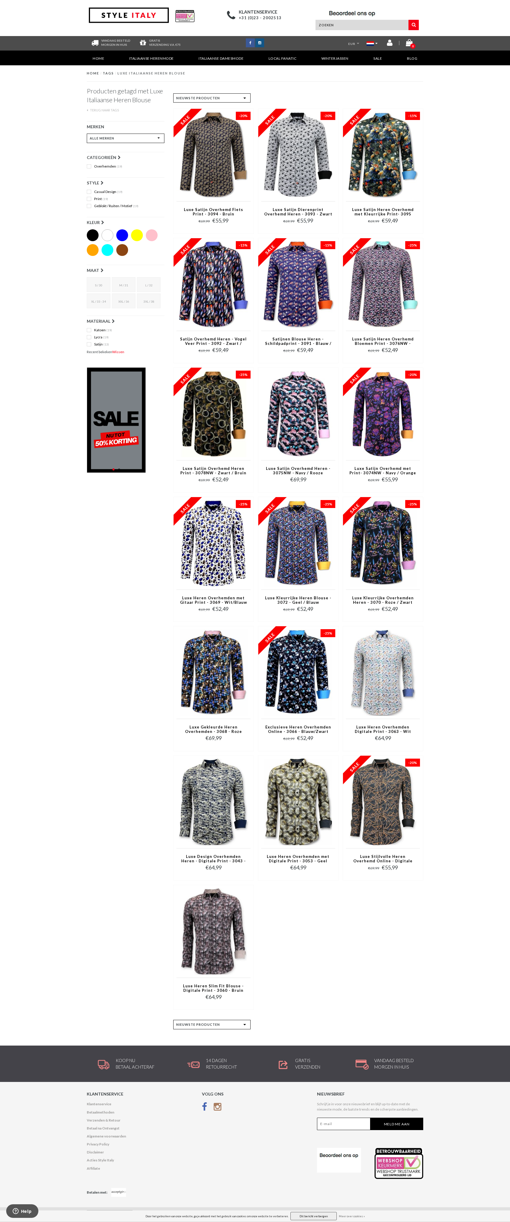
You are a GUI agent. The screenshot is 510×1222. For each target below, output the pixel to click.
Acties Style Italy (100, 1160)
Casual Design (108, 192)
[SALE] (125, 420)
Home (98, 58)
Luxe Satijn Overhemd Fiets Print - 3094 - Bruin (213, 211)
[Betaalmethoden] (118, 1192)
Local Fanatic (283, 58)
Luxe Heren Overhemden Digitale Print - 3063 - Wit (383, 729)
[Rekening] (389, 44)
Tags (108, 73)
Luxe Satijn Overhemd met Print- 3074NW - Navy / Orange (382, 470)
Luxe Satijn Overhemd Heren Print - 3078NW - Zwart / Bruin (213, 470)
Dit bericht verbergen (314, 1216)
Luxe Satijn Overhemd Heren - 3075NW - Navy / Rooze (298, 470)
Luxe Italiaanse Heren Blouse (151, 73)
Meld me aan (397, 1124)
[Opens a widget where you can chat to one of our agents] (22, 1211)
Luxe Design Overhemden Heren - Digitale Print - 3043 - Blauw (213, 859)
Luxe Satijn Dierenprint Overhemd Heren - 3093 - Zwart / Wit (298, 212)
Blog (412, 58)
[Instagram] (217, 1107)
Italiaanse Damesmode (221, 58)
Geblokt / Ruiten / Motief (116, 206)
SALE (377, 58)
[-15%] (383, 154)
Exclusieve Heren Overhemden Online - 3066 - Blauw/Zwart (298, 729)
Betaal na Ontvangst (103, 1128)
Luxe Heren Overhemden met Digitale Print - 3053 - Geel (298, 858)
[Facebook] (204, 1107)
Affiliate (93, 1168)
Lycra (101, 337)
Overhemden (108, 166)
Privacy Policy (98, 1144)
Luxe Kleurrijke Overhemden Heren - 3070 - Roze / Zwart (383, 600)
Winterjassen (335, 58)
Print (101, 199)
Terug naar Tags (104, 110)
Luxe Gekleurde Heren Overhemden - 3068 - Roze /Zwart (213, 729)
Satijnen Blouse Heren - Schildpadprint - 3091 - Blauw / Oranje (298, 341)
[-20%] (213, 154)
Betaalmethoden (100, 1112)
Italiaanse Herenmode (151, 58)
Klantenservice (99, 1104)
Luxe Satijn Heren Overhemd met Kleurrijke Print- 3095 (383, 211)
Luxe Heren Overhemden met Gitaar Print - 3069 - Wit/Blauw (213, 600)
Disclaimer (95, 1152)
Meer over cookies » (352, 1216)
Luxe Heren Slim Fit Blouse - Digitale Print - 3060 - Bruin (213, 988)
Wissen (118, 352)
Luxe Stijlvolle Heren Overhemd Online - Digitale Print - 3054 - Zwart (383, 859)
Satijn (101, 344)
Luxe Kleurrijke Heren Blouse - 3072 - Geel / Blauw (298, 600)
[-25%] (383, 284)
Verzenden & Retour (103, 1120)
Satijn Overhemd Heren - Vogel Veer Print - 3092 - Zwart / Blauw (213, 341)
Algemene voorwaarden (106, 1136)
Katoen (103, 330)
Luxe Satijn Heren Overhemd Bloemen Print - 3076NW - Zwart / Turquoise (383, 341)
